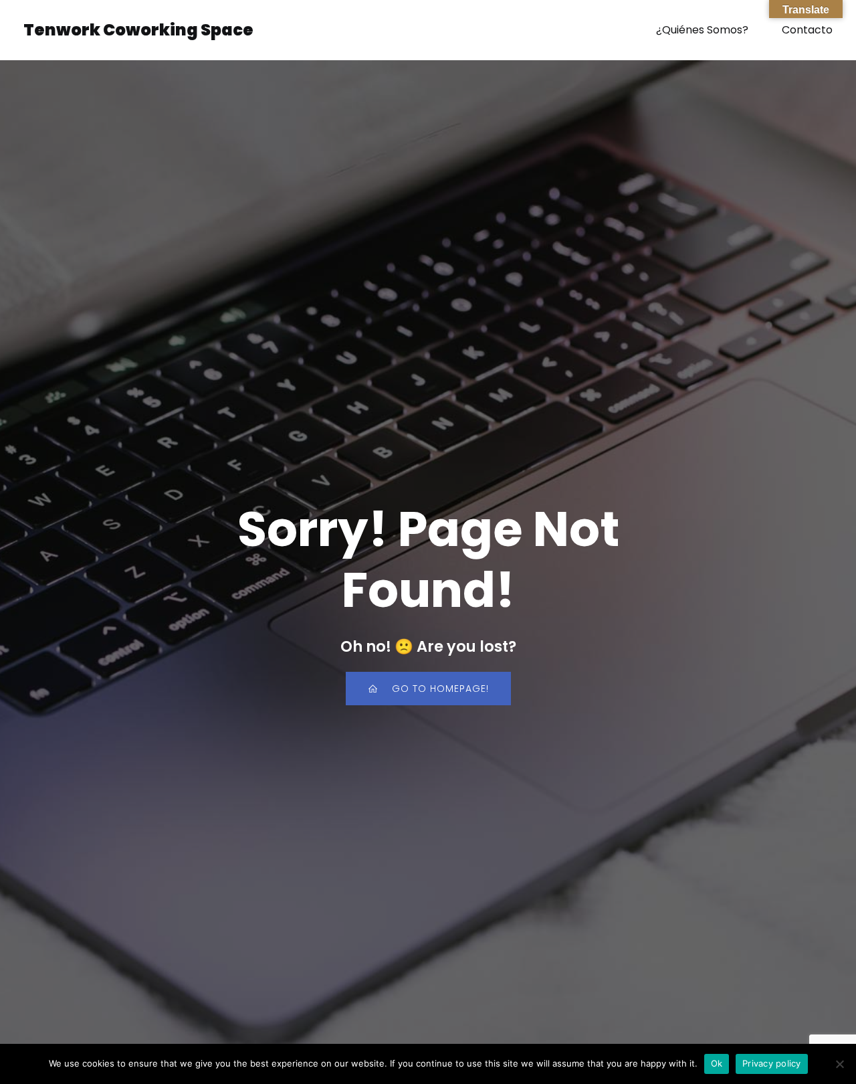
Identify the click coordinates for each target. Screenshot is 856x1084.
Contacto (807, 29)
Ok (717, 1063)
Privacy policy (771, 1063)
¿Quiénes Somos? (702, 29)
